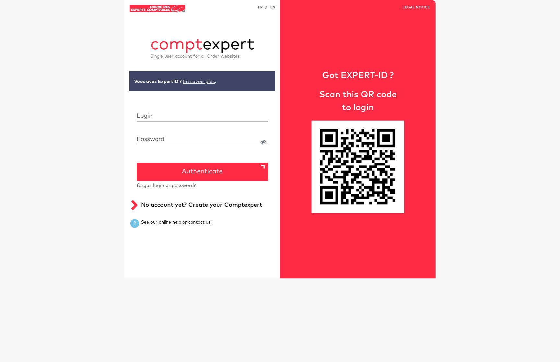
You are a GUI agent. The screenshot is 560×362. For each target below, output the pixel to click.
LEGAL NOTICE (416, 7)
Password (150, 139)
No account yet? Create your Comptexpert (201, 205)
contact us (199, 222)
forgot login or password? (166, 185)
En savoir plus (199, 81)
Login (145, 116)
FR (260, 7)
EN (272, 7)
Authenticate (202, 171)
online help (170, 222)
